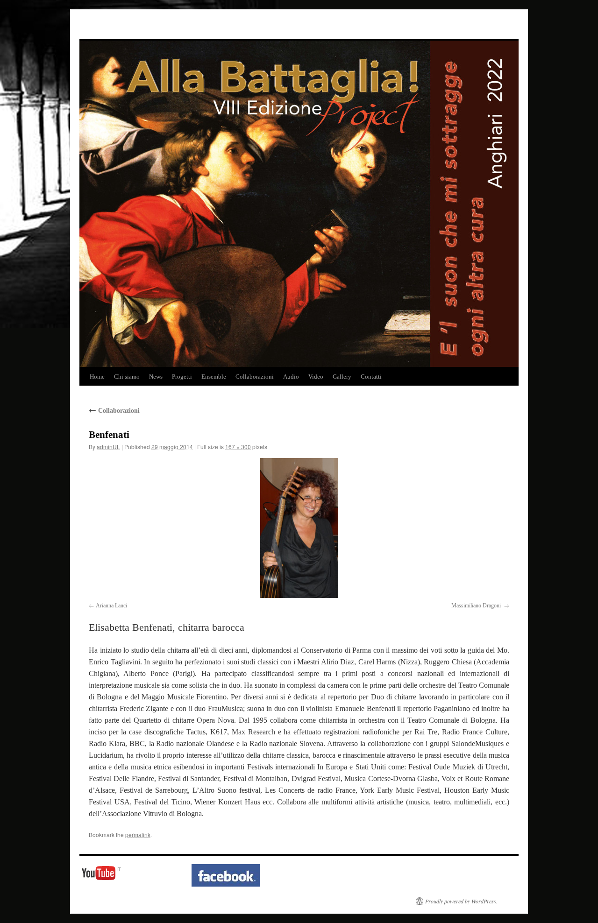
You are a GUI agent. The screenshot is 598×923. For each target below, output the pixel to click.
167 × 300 (238, 447)
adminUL (108, 447)
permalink (137, 834)
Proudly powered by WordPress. (461, 901)
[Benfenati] (299, 528)
